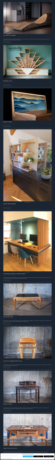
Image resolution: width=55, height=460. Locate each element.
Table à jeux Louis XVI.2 (10, 448)
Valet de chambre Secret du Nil (12, 361)
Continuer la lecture (7, 41)
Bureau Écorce (7, 404)
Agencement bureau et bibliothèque (14, 273)
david (5, 37)
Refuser (38, 456)
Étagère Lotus (7, 81)
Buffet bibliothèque (9, 203)
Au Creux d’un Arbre (9, 35)
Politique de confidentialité (9, 458)
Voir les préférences (49, 456)
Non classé (15, 37)
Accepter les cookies (28, 456)
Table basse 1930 (8, 316)
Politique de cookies (3, 458)
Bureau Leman (7, 121)
